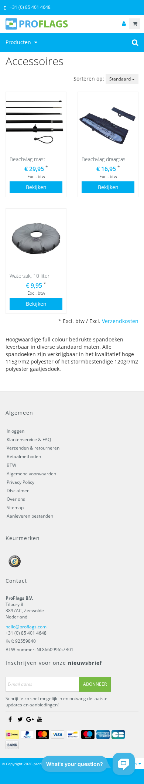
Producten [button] (19, 42)
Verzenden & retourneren (33, 448)
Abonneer (95, 684)
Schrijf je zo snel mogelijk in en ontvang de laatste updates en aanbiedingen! (56, 701)
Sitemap (15, 507)
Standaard (120, 79)
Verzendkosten (120, 320)
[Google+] (29, 719)
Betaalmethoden (24, 456)
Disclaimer (18, 490)
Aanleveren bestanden (30, 516)
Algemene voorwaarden (31, 474)
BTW (11, 465)
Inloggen (15, 431)
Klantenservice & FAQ (29, 439)
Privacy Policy (20, 482)
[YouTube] (39, 719)
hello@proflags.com (26, 627)
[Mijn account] (123, 23)
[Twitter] (20, 719)
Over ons (16, 499)
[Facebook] (10, 719)
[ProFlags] (72, 24)
